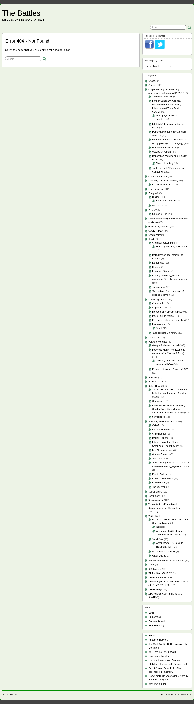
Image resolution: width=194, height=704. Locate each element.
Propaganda (158, 324)
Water (151, 516)
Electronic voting (164, 163)
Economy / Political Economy (163, 180)
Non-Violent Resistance (164, 147)
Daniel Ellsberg (160, 438)
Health (151, 239)
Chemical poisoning (162, 243)
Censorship (158, 303)
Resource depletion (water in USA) (170, 369)
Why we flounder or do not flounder (166, 560)
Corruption (157, 401)
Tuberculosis (158, 287)
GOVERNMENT (156, 231)
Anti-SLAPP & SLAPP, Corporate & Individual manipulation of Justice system (170, 393)
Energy (152, 193)
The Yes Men (159, 487)
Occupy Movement (161, 151)
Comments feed (157, 621)
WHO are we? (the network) (163, 652)
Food (151, 210)
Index (159, 527)
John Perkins (159, 458)
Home (152, 635)
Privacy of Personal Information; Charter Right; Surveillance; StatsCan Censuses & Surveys (168, 409)
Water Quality (159, 555)
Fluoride (156, 267)
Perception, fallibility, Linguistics (168, 320)
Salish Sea (157, 539)
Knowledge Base (157, 299)
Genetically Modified (158, 226)
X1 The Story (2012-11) (160, 573)
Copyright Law (159, 307)
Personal (153, 377)
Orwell (159, 328)
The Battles (21, 13)
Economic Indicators (162, 184)
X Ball (151, 564)
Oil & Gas (157, 205)
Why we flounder (157, 684)
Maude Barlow (159, 474)
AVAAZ (155, 425)
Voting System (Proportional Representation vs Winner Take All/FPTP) (164, 508)
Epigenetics (158, 262)
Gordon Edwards (161, 454)
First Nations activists (163, 450)
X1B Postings (155, 589)
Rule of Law (154, 386)
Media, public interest (163, 316)
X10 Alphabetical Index (160, 577)
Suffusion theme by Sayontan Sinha (175, 694)
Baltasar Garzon (160, 429)
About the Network (158, 639)
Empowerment (155, 189)
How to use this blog (159, 656)
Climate (152, 85)
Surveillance (158, 417)
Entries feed (155, 617)
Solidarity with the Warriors (162, 421)
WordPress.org (156, 625)
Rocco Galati (158, 482)
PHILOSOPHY (155, 381)
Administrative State (162, 96)
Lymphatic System (161, 271)
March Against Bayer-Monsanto (172, 246)
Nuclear (156, 197)
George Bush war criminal (165, 345)
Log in (152, 612)
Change (152, 81)
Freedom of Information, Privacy (168, 311)
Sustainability (155, 491)
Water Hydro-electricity (163, 551)
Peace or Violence (157, 342)
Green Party (154, 235)
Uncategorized (155, 500)
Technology (154, 496)
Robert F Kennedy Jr (162, 478)
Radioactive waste (165, 200)
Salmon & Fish (159, 214)
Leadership (154, 337)
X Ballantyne (154, 569)
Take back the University (164, 333)
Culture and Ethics (157, 176)
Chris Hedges (159, 433)
